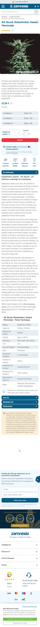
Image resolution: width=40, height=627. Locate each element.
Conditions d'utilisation (7, 506)
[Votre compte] (35, 6)
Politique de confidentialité (27, 504)
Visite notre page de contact (29, 584)
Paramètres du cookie (20, 623)
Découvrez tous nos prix (20, 525)
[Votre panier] (38, 6)
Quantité (26, 130)
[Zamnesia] (19, 6)
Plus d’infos (15, 153)
